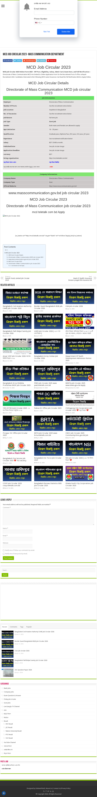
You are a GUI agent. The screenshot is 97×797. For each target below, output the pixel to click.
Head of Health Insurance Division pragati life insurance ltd (80, 278)
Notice (6, 717)
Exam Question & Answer (12, 695)
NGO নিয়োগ (7, 714)
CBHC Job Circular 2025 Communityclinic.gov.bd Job (77, 434)
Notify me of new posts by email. (16, 554)
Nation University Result (14, 731)
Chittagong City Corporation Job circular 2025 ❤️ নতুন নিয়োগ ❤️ (79, 409)
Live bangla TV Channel (12, 706)
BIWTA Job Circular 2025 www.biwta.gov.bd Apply (75, 384)
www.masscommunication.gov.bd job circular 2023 (24, 259)
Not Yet (47, 32)
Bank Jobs (7, 688)
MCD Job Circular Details (16, 255)
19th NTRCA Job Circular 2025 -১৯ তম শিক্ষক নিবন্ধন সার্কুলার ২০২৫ (16, 409)
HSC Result (9, 724)
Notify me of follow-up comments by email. (20, 550)
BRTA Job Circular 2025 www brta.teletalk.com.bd (45, 434)
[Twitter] (48, 791)
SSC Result (9, 738)
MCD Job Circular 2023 (12, 253)
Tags (21, 627)
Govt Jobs (7, 703)
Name (5, 528)
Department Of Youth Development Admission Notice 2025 (78, 358)
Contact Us (57, 788)
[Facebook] (46, 791)
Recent (4, 627)
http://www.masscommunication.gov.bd (63, 186)
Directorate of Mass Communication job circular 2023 (24, 263)
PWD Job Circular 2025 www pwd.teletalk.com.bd (45, 384)
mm (5, 710)
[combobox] (38, 23)
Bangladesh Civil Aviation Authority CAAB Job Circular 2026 (17, 307)
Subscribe (66, 32)
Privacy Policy (65, 788)
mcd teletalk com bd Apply (17, 265)
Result (6, 721)
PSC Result (9, 734)
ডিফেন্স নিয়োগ (7, 753)
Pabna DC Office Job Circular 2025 (48, 408)
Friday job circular (10, 699)
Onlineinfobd (40, 788)
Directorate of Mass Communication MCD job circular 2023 (26, 257)
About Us (49, 788)
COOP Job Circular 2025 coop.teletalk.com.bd (12, 484)
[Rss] (44, 791)
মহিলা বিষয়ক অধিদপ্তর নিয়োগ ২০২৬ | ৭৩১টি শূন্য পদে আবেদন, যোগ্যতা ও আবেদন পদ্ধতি (79, 332)
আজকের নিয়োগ (8, 746)
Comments (13, 627)
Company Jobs (9, 692)
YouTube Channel (10, 742)
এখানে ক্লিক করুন (6, 769)
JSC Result (9, 727)
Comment (7, 507)
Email (5, 536)
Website (5, 543)
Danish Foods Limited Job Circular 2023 (17, 278)
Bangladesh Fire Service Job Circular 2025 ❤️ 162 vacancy (14, 459)
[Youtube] (53, 791)
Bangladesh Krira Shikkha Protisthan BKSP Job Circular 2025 (17, 384)
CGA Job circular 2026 (74, 306)
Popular (29, 627)
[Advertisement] (48, 602)
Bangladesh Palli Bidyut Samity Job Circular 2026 (31, 660)
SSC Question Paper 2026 (23, 670)
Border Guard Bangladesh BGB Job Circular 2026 (31, 641)
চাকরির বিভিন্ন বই (8, 750)
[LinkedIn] (51, 791)
